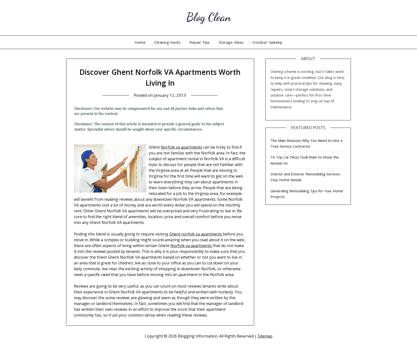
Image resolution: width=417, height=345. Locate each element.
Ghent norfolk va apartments (195, 234)
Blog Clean (208, 17)
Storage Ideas (231, 42)
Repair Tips (199, 42)
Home (140, 42)
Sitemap (265, 336)
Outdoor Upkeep (267, 42)
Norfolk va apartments (181, 147)
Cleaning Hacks (167, 42)
